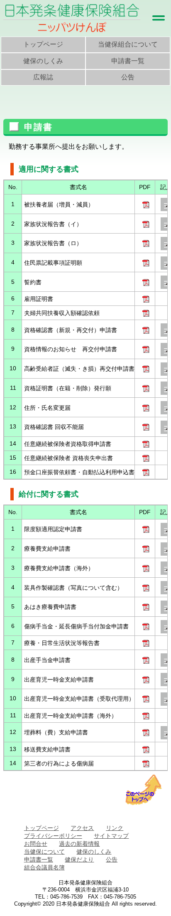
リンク (114, 828)
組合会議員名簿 (44, 867)
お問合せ (35, 843)
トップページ (43, 44)
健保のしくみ (43, 60)
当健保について (44, 851)
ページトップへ (143, 789)
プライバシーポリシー (53, 835)
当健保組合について (128, 44)
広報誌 (43, 77)
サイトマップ (111, 835)
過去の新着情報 (79, 843)
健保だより (79, 859)
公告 (127, 77)
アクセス (82, 828)
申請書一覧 (127, 60)
